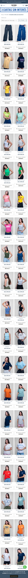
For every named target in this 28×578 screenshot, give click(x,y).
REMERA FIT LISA (21, 180)
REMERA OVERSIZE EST (7, 70)
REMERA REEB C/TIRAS (7, 97)
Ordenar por (3, 17)
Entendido (14, 576)
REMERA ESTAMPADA (21, 455)
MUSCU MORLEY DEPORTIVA (20, 152)
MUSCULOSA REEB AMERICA (7, 152)
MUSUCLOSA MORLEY (21, 235)
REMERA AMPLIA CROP (21, 345)
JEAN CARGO (7, 42)
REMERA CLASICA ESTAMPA (21, 538)
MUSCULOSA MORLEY (7, 262)
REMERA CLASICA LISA (7, 401)
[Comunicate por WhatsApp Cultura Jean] (25, 567)
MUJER (6, 14)
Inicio (2, 14)
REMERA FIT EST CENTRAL (7, 208)
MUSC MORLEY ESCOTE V (7, 290)
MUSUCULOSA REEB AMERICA (20, 318)
